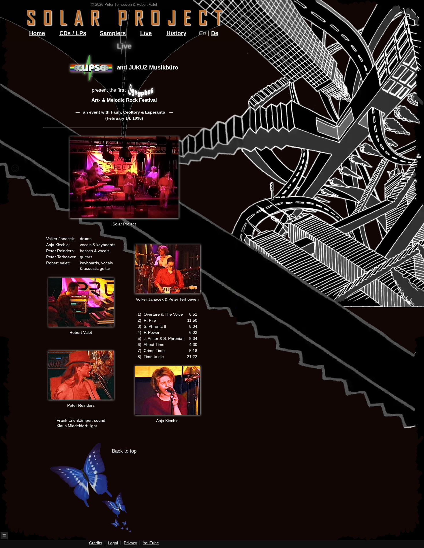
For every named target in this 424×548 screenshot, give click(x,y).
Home (37, 33)
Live (146, 33)
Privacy (130, 543)
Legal (113, 543)
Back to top (124, 451)
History (176, 33)
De (214, 33)
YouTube (151, 543)
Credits (95, 543)
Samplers (113, 33)
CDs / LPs (72, 33)
